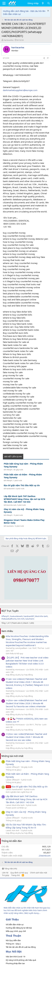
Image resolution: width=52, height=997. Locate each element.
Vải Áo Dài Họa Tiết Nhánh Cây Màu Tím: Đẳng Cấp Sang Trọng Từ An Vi (26, 826)
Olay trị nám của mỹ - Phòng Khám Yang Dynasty (24, 510)
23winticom (45, 855)
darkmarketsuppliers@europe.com (20, 90)
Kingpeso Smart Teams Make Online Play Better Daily (24, 521)
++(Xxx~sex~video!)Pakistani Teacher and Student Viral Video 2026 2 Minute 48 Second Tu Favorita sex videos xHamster (26, 703)
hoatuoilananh (16, 616)
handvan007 (10, 489)
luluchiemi (10, 526)
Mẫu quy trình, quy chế (16, 931)
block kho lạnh (11, 505)
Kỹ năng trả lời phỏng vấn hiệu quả (21, 960)
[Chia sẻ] (44, 58)
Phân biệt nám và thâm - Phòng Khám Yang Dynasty (23, 476)
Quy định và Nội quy (19, 872)
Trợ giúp (5, 875)
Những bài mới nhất (12, 756)
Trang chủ (15, 875)
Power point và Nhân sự (16, 807)
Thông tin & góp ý (13, 769)
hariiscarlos (8, 40)
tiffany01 (9, 470)
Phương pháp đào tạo (15, 963)
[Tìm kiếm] (48, 3)
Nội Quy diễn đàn (13, 940)
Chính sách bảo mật (38, 872)
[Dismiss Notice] (48, 11)
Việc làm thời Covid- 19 (15, 956)
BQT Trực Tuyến (10, 610)
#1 (48, 58)
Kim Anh (21, 618)
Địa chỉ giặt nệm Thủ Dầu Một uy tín (22, 485)
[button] (4, 3)
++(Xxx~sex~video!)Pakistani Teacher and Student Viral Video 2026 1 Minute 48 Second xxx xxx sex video (26, 736)
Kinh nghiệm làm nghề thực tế (19, 792)
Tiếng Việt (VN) (10, 868)
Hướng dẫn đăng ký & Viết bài (19, 927)
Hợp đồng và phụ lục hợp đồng (19, 674)
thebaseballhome (8, 618)
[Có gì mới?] (43, 3)
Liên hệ (5, 872)
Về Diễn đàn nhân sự (15, 924)
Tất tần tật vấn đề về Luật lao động (21, 947)
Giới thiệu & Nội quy (14, 653)
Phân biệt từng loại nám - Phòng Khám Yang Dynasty (23, 465)
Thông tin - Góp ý (13, 943)
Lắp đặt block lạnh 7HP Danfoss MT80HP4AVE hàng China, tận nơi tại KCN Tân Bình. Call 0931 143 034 (24, 499)
